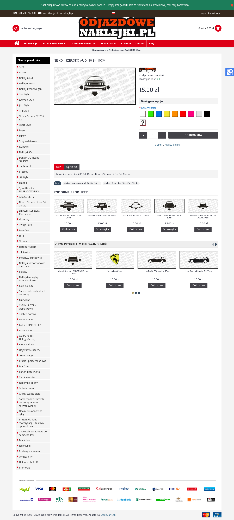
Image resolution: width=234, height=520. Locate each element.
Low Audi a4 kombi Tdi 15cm (199, 271)
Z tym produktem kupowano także (81, 244)
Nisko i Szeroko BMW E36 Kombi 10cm (73, 272)
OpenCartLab (108, 514)
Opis (58, 166)
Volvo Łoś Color (115, 271)
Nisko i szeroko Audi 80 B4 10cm (82, 183)
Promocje (24, 467)
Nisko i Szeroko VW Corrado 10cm (69, 216)
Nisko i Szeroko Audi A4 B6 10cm (169, 216)
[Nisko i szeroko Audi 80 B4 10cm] (95, 86)
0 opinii (159, 144)
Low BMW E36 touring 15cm (157, 271)
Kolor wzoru (148, 107)
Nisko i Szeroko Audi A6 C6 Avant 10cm (203, 216)
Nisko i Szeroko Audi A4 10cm (102, 215)
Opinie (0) (71, 166)
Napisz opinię (172, 144)
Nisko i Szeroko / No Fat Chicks (121, 183)
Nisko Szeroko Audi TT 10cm (135, 215)
